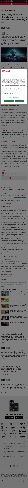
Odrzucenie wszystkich (8, 100)
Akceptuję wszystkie (20, 100)
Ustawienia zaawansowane (14, 97)
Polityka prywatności (20, 83)
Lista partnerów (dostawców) (7, 93)
